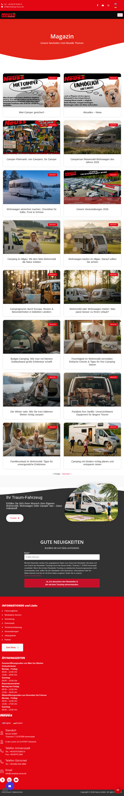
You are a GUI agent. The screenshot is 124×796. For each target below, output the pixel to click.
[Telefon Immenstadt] (2, 751)
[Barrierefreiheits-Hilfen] (118, 790)
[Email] (2, 771)
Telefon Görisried (16, 760)
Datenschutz (17, 792)
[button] (5, 790)
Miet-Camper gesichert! (31, 112)
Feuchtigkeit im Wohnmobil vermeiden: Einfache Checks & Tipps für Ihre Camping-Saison (92, 361)
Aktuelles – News (92, 112)
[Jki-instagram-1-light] (9, 779)
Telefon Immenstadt (17, 748)
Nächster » (66, 474)
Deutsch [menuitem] (19, 723)
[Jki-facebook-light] (2, 779)
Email (27, 553)
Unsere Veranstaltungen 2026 (92, 209)
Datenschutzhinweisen (33, 576)
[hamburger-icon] (120, 15)
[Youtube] (16, 779)
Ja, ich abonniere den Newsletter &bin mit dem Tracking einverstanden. (62, 583)
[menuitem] (115, 3)
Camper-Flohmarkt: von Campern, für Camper (32, 159)
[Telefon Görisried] (2, 762)
